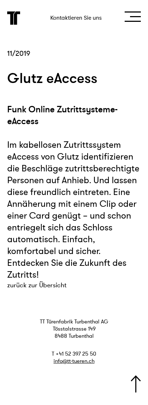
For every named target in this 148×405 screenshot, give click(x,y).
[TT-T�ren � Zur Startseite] (13, 18)
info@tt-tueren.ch (74, 361)
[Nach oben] (136, 383)
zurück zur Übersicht (36, 285)
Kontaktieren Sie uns (76, 18)
